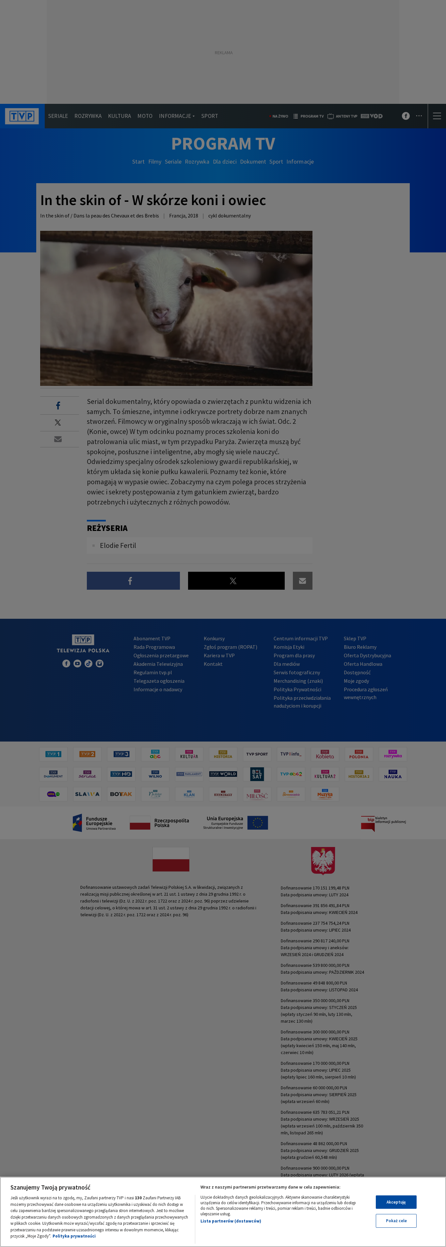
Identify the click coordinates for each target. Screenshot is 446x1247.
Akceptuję (396, 1202)
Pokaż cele (396, 1220)
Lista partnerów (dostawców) (230, 1221)
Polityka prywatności (74, 1236)
